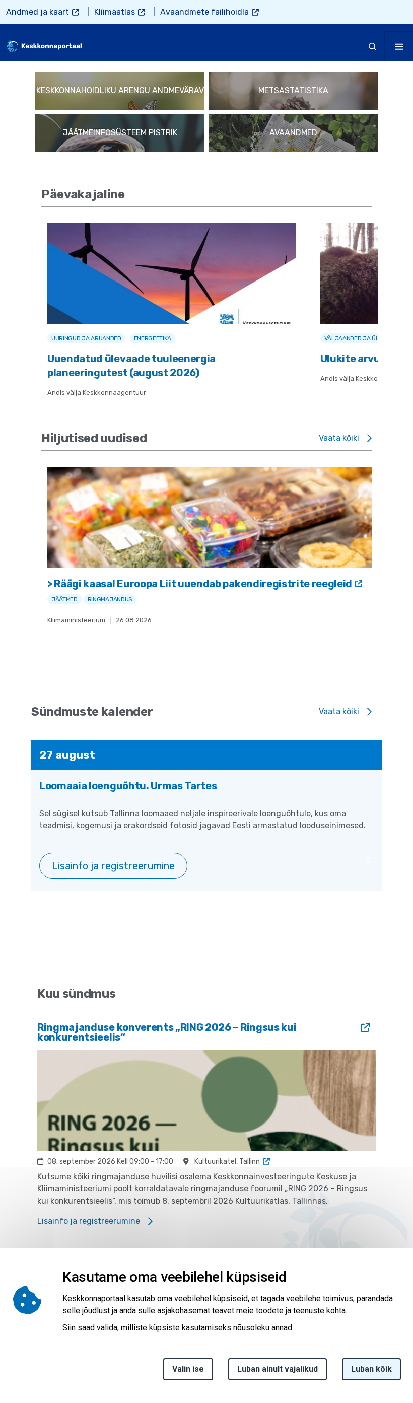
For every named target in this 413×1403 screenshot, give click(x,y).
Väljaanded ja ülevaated (364, 338)
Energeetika (152, 338)
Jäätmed (64, 599)
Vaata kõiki (339, 438)
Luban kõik (371, 1369)
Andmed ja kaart (37, 12)
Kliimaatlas (114, 12)
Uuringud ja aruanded (86, 338)
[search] (373, 46)
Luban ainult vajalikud (277, 1369)
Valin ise (188, 1369)
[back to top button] (385, 1348)
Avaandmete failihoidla (204, 12)
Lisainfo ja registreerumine (113, 866)
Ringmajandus (110, 599)
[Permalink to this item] (129, 194)
